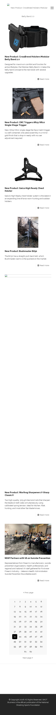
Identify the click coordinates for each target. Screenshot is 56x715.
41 (36, 632)
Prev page (29, 592)
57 (25, 647)
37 (15, 632)
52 (31, 642)
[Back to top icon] (50, 709)
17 (36, 612)
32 (20, 627)
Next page (27, 658)
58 (31, 647)
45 (25, 637)
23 (36, 617)
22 (31, 617)
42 (41, 632)
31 (15, 627)
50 (20, 642)
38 (20, 632)
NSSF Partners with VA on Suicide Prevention (27, 558)
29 (36, 622)
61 (25, 652)
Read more (44, 79)
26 (20, 622)
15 (25, 612)
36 (41, 627)
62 (31, 652)
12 (41, 607)
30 (41, 622)
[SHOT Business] (28, 12)
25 (15, 622)
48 (41, 637)
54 (41, 642)
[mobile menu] (52, 7)
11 (36, 607)
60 (41, 647)
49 (15, 642)
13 (15, 612)
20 (20, 617)
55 (15, 647)
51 (25, 642)
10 (31, 607)
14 (20, 612)
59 (36, 647)
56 (20, 647)
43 (15, 637)
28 (31, 622)
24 (41, 617)
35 (36, 627)
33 (25, 627)
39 (25, 632)
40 (30, 632)
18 (41, 612)
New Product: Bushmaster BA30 (21, 251)
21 (25, 617)
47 (36, 637)
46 (30, 637)
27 (25, 622)
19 (15, 617)
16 (31, 612)
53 (36, 642)
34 (31, 627)
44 (20, 637)
